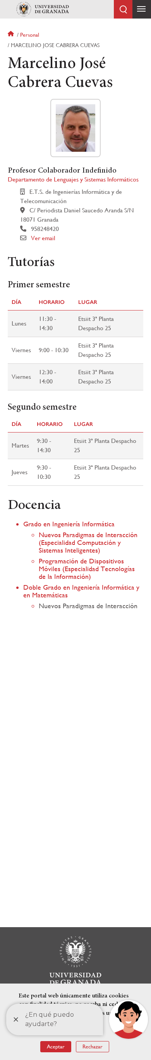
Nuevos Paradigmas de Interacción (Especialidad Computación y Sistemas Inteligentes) (88, 542)
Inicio (11, 35)
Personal (29, 35)
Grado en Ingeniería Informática (69, 524)
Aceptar (56, 1046)
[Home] (42, 9)
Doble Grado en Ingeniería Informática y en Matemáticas (81, 591)
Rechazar (92, 1046)
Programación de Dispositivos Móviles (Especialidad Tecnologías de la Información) (87, 568)
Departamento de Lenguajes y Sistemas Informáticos (73, 179)
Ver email (43, 238)
